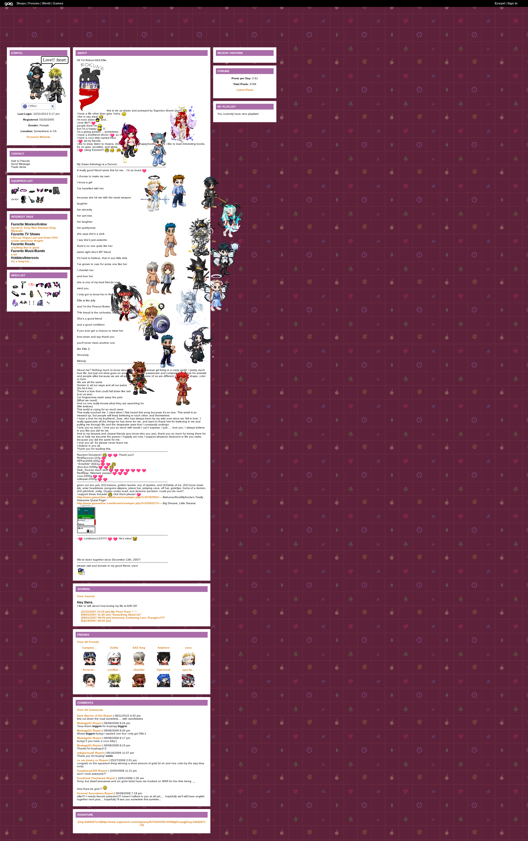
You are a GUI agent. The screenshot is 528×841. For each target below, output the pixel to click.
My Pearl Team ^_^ (109, 611)
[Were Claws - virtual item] (40, 202)
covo (188, 647)
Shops (21, 3)
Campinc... (89, 647)
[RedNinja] (183, 141)
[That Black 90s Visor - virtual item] (32, 193)
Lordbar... (114, 669)
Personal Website (38, 136)
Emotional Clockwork (91, 778)
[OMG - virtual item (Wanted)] (48, 288)
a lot (14, 254)
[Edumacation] (154, 339)
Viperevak (163, 669)
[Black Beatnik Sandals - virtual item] (48, 193)
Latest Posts (245, 89)
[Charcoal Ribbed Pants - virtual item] (56, 193)
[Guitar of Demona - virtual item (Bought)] (48, 297)
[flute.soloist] (218, 310)
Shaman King (47, 227)
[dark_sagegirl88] (199, 362)
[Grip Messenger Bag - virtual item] (32, 202)
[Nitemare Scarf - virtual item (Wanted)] (56, 288)
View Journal (86, 596)
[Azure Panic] (155, 294)
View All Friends (88, 641)
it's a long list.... (21, 261)
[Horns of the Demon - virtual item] (40, 193)
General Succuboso (90, 793)
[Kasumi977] (132, 157)
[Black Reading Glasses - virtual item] (15, 202)
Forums (34, 3)
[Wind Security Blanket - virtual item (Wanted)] (15, 305)
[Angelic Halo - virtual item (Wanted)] (32, 288)
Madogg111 (84, 723)
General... (89, 669)
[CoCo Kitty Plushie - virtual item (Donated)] (56, 297)
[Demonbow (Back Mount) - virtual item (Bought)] (23, 305)
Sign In (512, 3)
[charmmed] (127, 321)
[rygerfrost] (161, 166)
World (46, 3)
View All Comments (90, 709)
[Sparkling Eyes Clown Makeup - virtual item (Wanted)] (32, 305)
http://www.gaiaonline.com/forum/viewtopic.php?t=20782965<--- (119, 497)
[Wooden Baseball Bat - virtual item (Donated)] (40, 297)
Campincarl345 (87, 770)
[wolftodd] (185, 404)
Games (58, 3)
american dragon (31, 240)
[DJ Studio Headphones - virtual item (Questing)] (40, 288)
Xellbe (114, 647)
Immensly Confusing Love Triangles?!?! (123, 617)
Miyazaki (17, 230)
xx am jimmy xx (87, 760)
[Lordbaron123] (52, 101)
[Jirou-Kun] (180, 206)
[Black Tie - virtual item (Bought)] (23, 288)
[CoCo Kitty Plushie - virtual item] (15, 193)
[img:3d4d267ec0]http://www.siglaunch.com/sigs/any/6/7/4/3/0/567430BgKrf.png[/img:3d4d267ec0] (142, 823)
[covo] (156, 211)
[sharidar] (141, 394)
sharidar (139, 669)
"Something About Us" (111, 614)
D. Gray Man (28, 227)
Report (107, 715)
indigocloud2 (85, 752)
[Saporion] (232, 236)
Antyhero (164, 647)
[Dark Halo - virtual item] (23, 193)
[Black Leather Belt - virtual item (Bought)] (23, 297)
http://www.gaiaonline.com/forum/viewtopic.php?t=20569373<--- (119, 503)
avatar (15, 240)
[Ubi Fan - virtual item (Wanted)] (40, 305)
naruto (15, 227)
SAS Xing (139, 647)
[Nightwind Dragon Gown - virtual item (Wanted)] (32, 297)
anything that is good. (25, 247)
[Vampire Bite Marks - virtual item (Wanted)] (48, 305)
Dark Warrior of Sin (90, 715)
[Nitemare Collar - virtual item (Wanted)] (15, 288)
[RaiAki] (212, 209)
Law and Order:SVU (44, 237)
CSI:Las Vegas (21, 237)
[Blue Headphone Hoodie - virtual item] (23, 202)
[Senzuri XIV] (192, 324)
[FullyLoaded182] (169, 366)
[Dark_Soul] (173, 257)
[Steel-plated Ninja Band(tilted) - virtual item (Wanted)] (15, 297)
